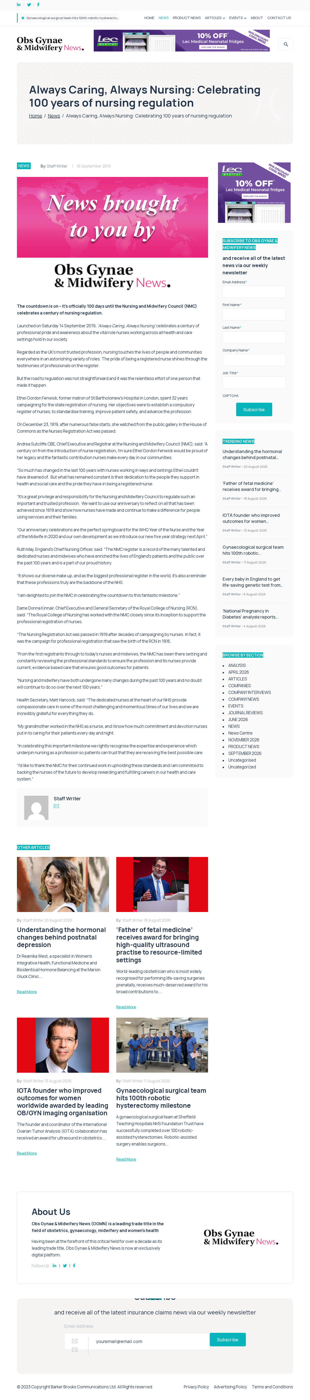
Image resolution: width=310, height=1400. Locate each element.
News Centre (240, 733)
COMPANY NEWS (243, 699)
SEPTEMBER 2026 (245, 753)
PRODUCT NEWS (187, 17)
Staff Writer (57, 166)
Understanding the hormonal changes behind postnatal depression (252, 457)
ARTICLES (213, 17)
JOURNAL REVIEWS (245, 712)
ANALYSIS (237, 665)
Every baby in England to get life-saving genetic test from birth (73, 18)
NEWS (164, 17)
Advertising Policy (230, 1387)
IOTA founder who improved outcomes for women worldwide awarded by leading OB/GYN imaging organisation (254, 524)
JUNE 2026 (238, 719)
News (54, 115)
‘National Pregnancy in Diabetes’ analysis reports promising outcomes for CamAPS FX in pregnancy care (253, 620)
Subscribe (254, 409)
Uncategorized (242, 767)
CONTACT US (279, 17)
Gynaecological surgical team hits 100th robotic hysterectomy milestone (253, 553)
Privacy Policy (196, 1387)
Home (35, 115)
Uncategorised (242, 760)
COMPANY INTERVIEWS (249, 692)
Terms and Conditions (272, 1387)
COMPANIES (239, 685)
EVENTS (236, 17)
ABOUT (257, 17)
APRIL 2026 (238, 672)
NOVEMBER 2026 (243, 740)
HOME (149, 17)
